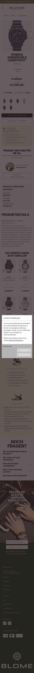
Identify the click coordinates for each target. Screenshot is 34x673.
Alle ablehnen (24, 350)
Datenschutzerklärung (16, 340)
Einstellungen (7, 346)
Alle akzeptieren (24, 355)
